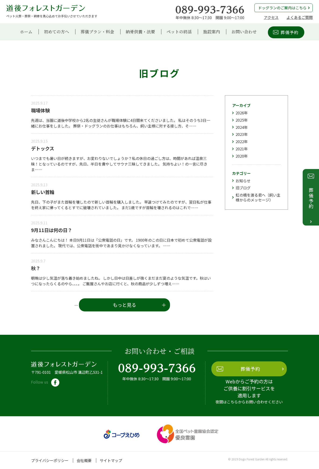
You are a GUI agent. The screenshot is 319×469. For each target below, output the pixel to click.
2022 (240, 141)
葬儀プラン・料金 (97, 31)
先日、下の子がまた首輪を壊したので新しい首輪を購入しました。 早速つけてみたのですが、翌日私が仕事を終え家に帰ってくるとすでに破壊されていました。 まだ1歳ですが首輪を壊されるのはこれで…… (121, 204)
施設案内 (211, 31)
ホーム (26, 31)
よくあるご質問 (300, 17)
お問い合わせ (244, 31)
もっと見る (124, 304)
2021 (240, 149)
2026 (240, 113)
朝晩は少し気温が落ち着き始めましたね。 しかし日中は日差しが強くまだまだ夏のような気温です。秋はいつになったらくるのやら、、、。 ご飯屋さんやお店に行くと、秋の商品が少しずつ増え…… (121, 280)
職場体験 (40, 110)
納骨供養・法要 (140, 31)
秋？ (35, 268)
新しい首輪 (42, 192)
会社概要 (84, 460)
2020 (240, 156)
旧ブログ (243, 187)
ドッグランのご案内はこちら (282, 8)
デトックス (42, 148)
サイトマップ (111, 460)
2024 (240, 127)
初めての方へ (56, 31)
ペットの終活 (179, 31)
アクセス (271, 17)
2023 (240, 134)
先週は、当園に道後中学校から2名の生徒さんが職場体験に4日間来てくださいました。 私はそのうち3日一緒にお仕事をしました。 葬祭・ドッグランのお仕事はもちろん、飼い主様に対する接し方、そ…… (120, 123)
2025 (240, 120)
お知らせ (243, 180)
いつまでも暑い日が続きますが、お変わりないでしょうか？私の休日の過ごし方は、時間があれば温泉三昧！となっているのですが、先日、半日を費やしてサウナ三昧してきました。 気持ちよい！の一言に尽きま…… (119, 163)
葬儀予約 (289, 32)
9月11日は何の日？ (51, 230)
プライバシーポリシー (49, 460)
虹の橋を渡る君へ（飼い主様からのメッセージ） (258, 197)
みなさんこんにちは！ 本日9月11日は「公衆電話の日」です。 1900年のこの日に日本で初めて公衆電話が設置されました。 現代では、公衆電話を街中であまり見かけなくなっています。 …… (121, 242)
